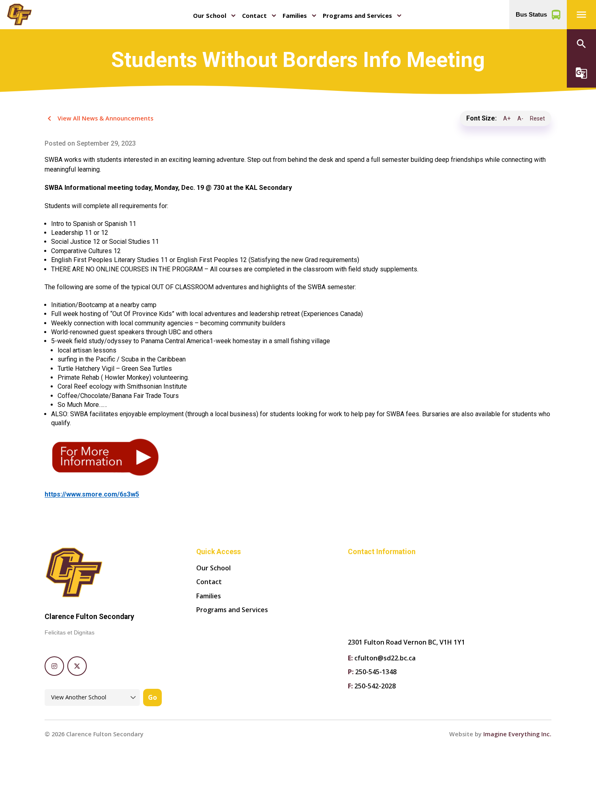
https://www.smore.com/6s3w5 (92, 494)
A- (520, 118)
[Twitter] (77, 666)
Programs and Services (357, 15)
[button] (581, 14)
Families (295, 15)
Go (152, 697)
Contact (254, 15)
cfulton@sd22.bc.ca (385, 658)
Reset (537, 118)
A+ (507, 118)
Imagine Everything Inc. (517, 734)
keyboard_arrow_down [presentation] (233, 15)
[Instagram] (54, 666)
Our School (209, 15)
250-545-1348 (376, 671)
